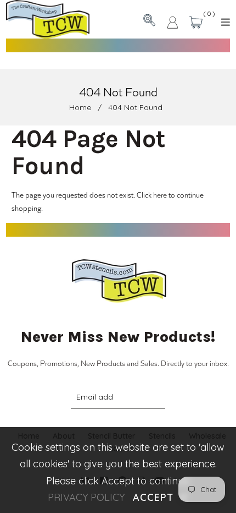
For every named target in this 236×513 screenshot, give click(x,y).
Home (80, 107)
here (160, 194)
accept (160, 497)
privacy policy (86, 497)
